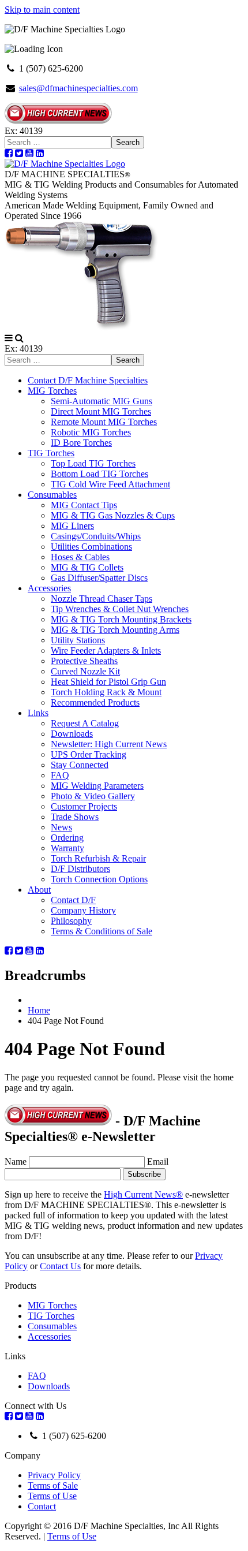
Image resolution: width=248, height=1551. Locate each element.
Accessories (49, 588)
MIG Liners (72, 526)
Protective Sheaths (84, 661)
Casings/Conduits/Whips (96, 536)
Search (128, 142)
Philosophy (71, 921)
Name (16, 1161)
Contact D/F (73, 900)
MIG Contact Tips (84, 505)
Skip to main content (42, 9)
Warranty (67, 848)
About (39, 889)
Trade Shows (75, 817)
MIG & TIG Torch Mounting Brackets (121, 619)
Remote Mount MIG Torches (104, 422)
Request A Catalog (85, 723)
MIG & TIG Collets (87, 567)
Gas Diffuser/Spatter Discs (99, 578)
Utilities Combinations (91, 546)
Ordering (67, 837)
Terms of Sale (53, 1485)
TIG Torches (51, 453)
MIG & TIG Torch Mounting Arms (115, 630)
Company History (83, 910)
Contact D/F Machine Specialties (88, 380)
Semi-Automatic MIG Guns (101, 401)
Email (157, 1161)
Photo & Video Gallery (93, 796)
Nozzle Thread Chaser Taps (101, 598)
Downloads (72, 734)
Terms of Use (52, 1496)
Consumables (52, 494)
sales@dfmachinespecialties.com (78, 88)
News (61, 827)
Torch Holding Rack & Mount (106, 692)
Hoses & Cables (80, 557)
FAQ (60, 775)
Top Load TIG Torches (93, 463)
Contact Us (60, 1266)
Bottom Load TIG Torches (99, 474)
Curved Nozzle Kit (85, 671)
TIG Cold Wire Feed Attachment (110, 484)
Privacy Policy (54, 1475)
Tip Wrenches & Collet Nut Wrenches (120, 609)
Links (38, 713)
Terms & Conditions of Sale (101, 931)
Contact (42, 1506)
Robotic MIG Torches (91, 432)
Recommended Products (95, 702)
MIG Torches (52, 391)
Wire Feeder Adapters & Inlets (106, 650)
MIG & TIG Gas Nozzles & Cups (113, 515)
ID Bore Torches (81, 443)
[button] (9, 338)
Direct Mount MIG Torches (101, 411)
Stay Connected (79, 765)
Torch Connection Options (99, 879)
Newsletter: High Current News (109, 744)
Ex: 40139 (24, 131)
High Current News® (143, 1194)
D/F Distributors (80, 869)
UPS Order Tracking (88, 754)
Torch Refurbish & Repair (98, 858)
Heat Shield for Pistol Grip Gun (108, 682)
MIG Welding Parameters (97, 786)
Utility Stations (78, 640)
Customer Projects (84, 806)
